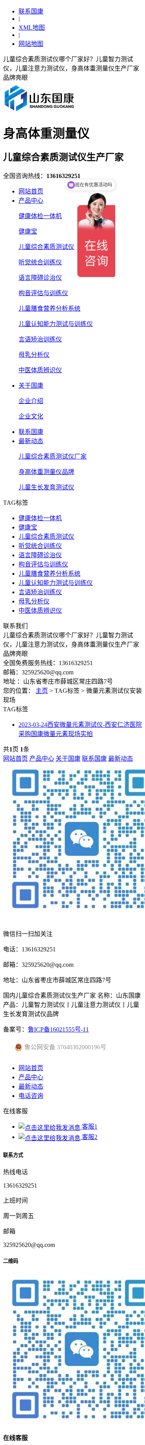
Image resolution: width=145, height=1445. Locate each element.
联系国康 (31, 11)
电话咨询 (31, 1095)
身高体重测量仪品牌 (46, 472)
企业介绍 (31, 401)
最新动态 (31, 441)
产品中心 (31, 200)
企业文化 (31, 416)
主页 (42, 690)
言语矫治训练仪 (40, 339)
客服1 (88, 1126)
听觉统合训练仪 (40, 262)
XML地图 (32, 27)
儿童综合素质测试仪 (46, 247)
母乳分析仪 (34, 354)
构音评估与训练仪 (43, 293)
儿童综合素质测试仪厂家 (53, 456)
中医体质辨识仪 (40, 370)
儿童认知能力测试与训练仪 (56, 324)
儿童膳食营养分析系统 (49, 308)
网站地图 (31, 43)
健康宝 (28, 231)
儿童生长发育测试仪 (46, 487)
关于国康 (31, 385)
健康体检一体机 (40, 216)
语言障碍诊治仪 (40, 277)
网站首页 (31, 191)
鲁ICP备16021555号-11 (58, 1029)
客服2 (88, 1137)
